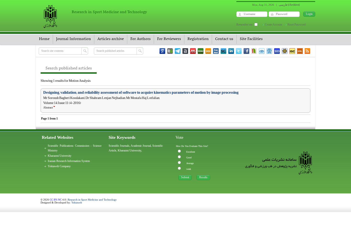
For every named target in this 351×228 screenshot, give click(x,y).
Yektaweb (76, 202)
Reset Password (296, 24)
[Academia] (185, 51)
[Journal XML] (300, 51)
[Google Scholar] (162, 51)
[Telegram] (178, 51)
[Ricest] (284, 51)
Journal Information (73, 39)
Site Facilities (251, 39)
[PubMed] (216, 51)
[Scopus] (223, 51)
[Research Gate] (170, 51)
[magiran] (254, 51)
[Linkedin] (231, 51)
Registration (198, 39)
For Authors (140, 39)
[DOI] (208, 51)
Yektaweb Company (59, 166)
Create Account (273, 24)
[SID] (277, 51)
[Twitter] (239, 51)
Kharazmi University (59, 155)
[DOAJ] (200, 51)
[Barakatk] (269, 51)
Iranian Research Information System (69, 161)
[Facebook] (246, 51)
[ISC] (292, 51)
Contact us (224, 39)
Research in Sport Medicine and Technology (92, 199)
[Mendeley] (193, 51)
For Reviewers (169, 39)
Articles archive (110, 39)
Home (44, 39)
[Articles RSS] (307, 51)
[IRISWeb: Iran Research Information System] (262, 51)
